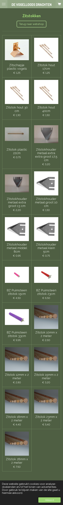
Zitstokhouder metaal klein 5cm (46, 248)
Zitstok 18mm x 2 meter (17, 418)
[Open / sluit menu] (3, 4)
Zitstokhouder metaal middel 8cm (17, 248)
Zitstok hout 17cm (46, 66)
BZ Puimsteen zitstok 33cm (17, 334)
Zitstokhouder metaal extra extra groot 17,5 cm (46, 155)
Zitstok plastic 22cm (17, 151)
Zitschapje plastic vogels (17, 66)
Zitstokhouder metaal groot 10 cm (46, 202)
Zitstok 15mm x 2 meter (46, 376)
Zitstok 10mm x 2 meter (46, 334)
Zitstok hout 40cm (46, 109)
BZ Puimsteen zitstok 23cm (46, 292)
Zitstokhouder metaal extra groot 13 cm (17, 202)
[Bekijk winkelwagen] (59, 4)
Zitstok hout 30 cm (17, 109)
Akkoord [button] (49, 500)
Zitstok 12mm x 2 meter (17, 376)
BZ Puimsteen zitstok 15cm (17, 292)
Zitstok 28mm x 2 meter (17, 460)
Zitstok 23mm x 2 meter (46, 418)
